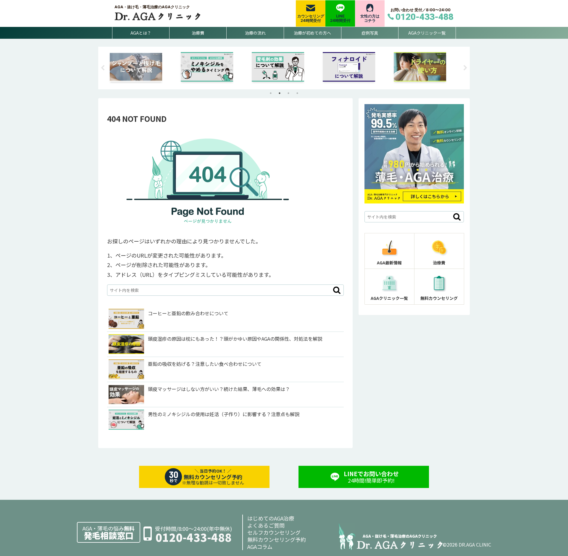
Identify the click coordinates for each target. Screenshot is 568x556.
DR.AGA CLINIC (475, 544)
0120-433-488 (193, 537)
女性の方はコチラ (370, 18)
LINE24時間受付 (340, 18)
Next (465, 68)
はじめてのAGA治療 (270, 518)
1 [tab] (271, 93)
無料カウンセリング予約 (276, 539)
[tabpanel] (142, 67)
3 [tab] (288, 93)
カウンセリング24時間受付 (310, 18)
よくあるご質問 (266, 525)
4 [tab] (297, 93)
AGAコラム (259, 546)
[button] (337, 290)
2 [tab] (280, 93)
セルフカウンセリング (274, 532)
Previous (103, 68)
